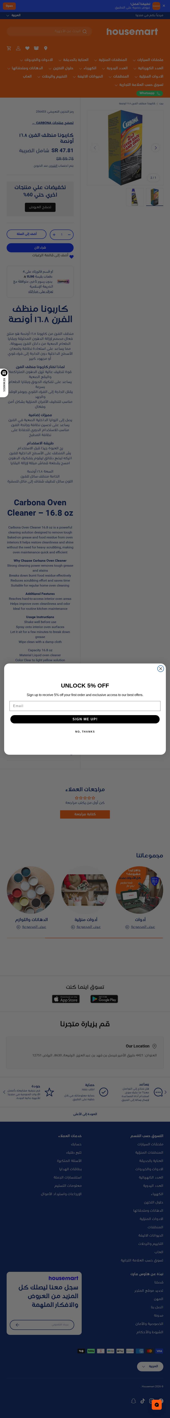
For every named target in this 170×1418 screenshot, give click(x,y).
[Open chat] (157, 1405)
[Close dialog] (161, 669)
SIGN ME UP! (85, 719)
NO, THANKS (85, 731)
